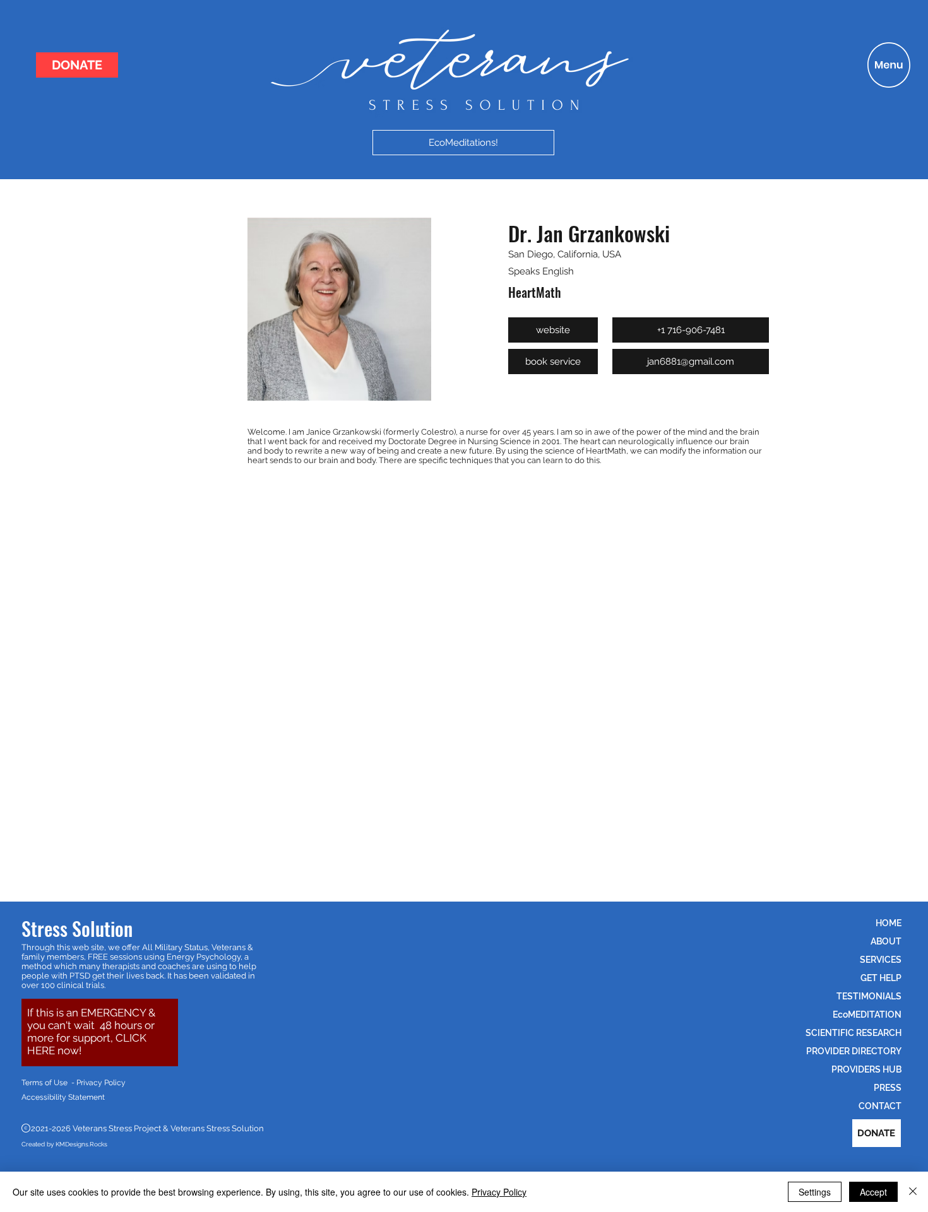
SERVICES (880, 960)
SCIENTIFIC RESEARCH (853, 1033)
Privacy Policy (499, 1192)
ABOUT (886, 941)
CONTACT (880, 1106)
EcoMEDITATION (867, 1014)
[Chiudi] (912, 1192)
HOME (888, 923)
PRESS (887, 1088)
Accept (873, 1192)
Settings (815, 1192)
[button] (888, 65)
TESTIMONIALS (868, 996)
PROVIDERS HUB (866, 1069)
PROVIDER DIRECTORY (853, 1051)
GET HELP (880, 978)
